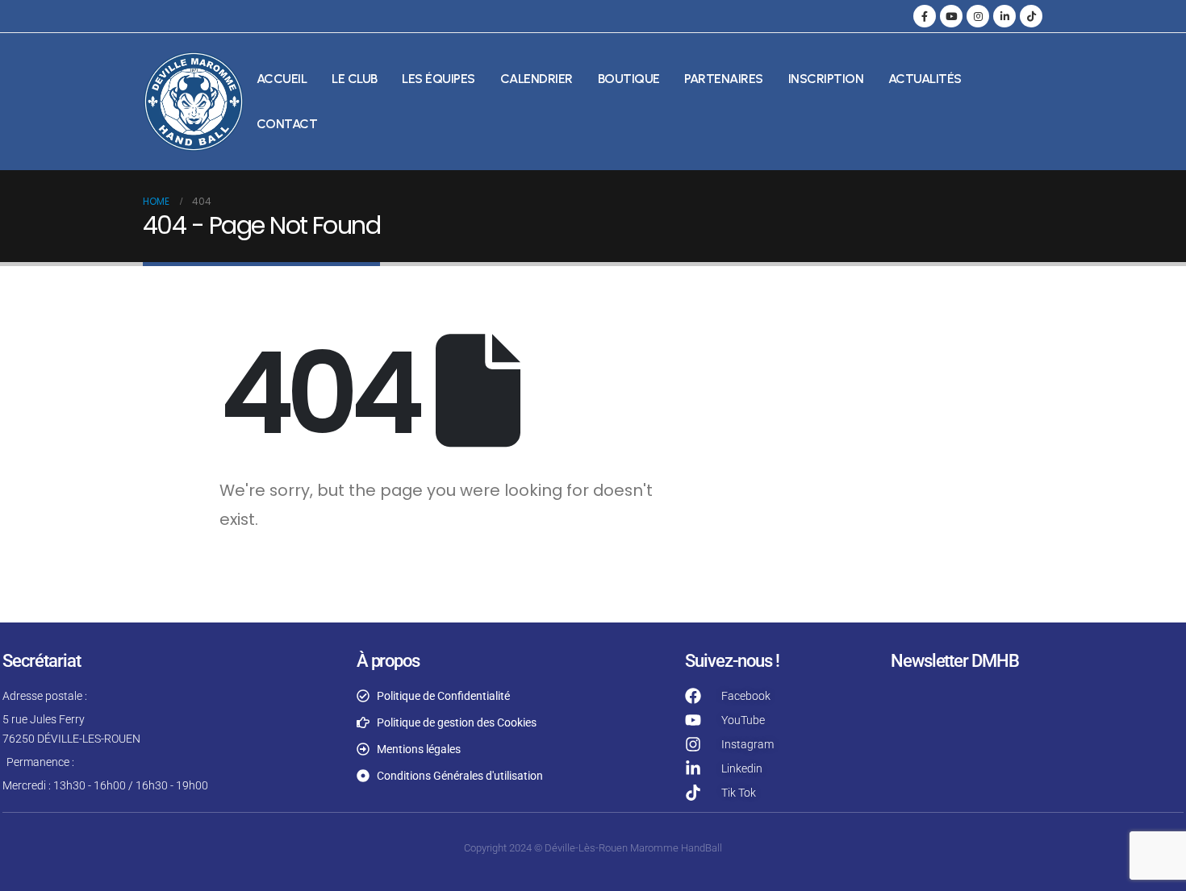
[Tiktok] (1031, 16)
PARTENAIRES (723, 78)
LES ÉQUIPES (438, 78)
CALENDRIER (536, 78)
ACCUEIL (282, 78)
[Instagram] (978, 16)
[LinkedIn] (1004, 16)
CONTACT (287, 123)
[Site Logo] (193, 101)
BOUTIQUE (629, 78)
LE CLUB (355, 78)
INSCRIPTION (826, 78)
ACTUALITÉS (925, 78)
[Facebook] (924, 16)
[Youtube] (951, 16)
